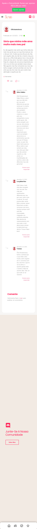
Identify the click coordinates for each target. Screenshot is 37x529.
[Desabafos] (15, 526)
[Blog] (28, 526)
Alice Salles (21, 92)
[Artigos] (22, 526)
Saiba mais (12, 442)
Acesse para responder (26, 168)
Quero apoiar (18, 9)
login (21, 298)
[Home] (9, 526)
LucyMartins (21, 181)
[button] (2, 16)
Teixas (19, 249)
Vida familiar (8, 76)
